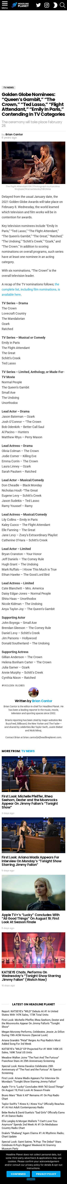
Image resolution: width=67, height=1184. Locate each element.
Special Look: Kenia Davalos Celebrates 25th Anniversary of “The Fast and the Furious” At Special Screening (31, 1070)
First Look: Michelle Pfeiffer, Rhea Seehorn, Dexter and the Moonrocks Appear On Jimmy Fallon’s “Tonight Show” (30, 802)
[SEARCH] (62, 5)
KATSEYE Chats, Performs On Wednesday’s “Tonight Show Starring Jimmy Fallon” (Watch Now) (31, 976)
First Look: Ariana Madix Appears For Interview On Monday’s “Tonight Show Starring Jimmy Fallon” (31, 861)
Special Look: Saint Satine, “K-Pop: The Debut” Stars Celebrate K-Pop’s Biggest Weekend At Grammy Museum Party (31, 1145)
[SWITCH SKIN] (55, 5)
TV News (28, 751)
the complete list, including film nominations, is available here (31, 289)
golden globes (14, 685)
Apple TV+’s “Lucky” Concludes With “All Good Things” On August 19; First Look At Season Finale (31, 919)
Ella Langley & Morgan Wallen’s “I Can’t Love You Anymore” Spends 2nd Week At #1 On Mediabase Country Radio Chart (30, 1125)
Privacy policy (46, 1174)
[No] (31, 1179)
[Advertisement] (33, 45)
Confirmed (18, 1174)
